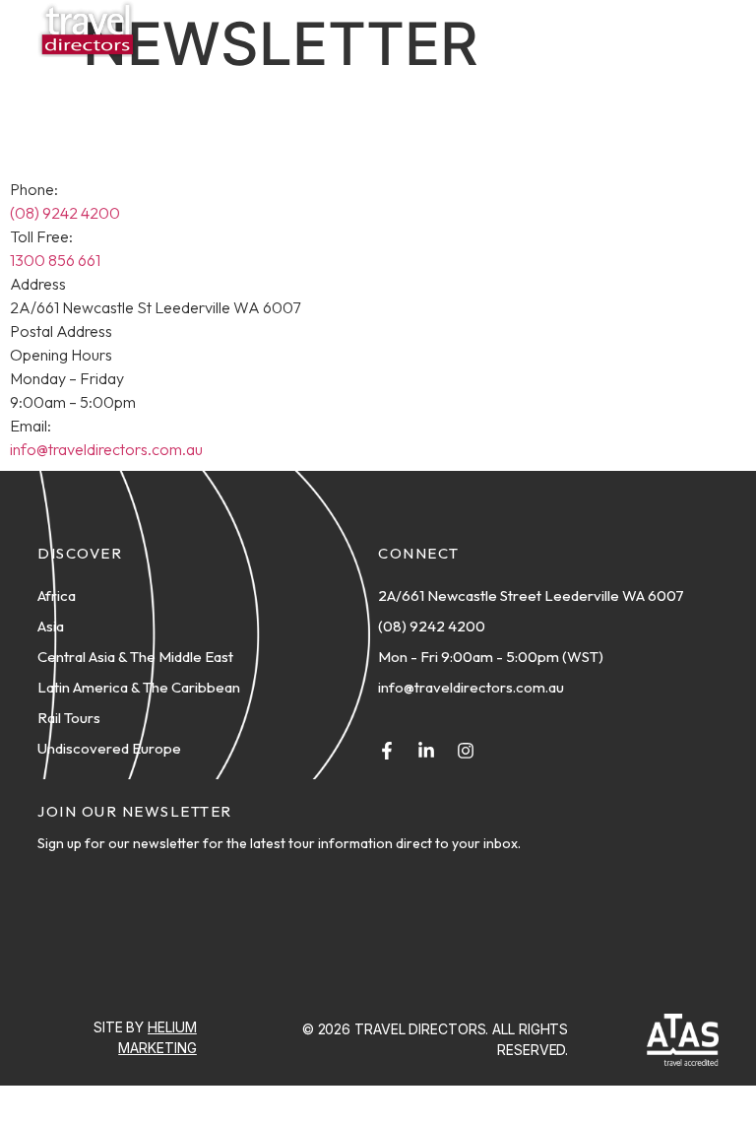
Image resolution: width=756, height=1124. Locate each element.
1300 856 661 (55, 260)
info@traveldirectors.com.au (106, 449)
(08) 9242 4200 (65, 213)
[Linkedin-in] (426, 751)
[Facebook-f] (387, 751)
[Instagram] (465, 751)
